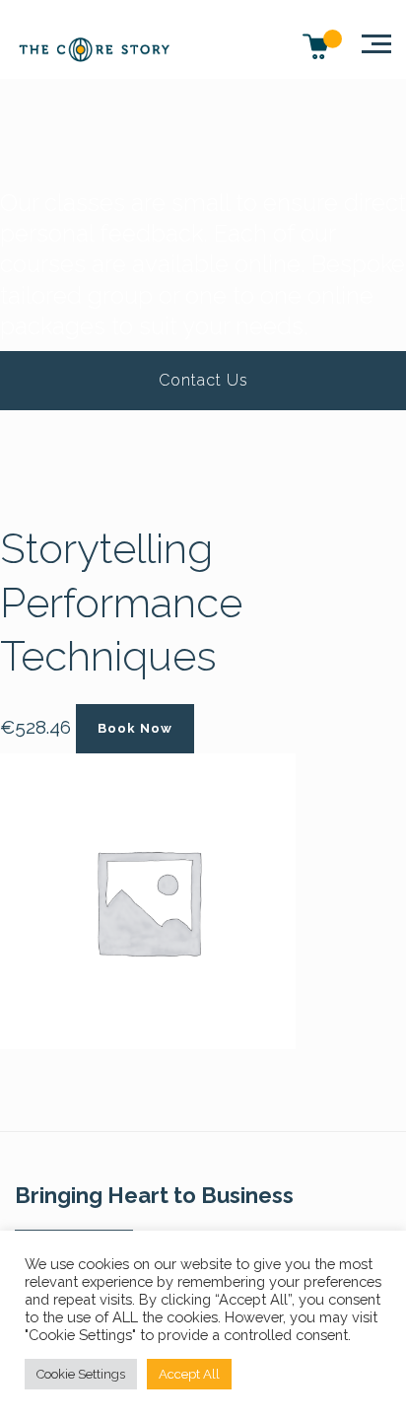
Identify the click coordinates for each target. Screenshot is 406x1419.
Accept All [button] (189, 1374)
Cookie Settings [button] (80, 1374)
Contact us (203, 380)
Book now (135, 728)
